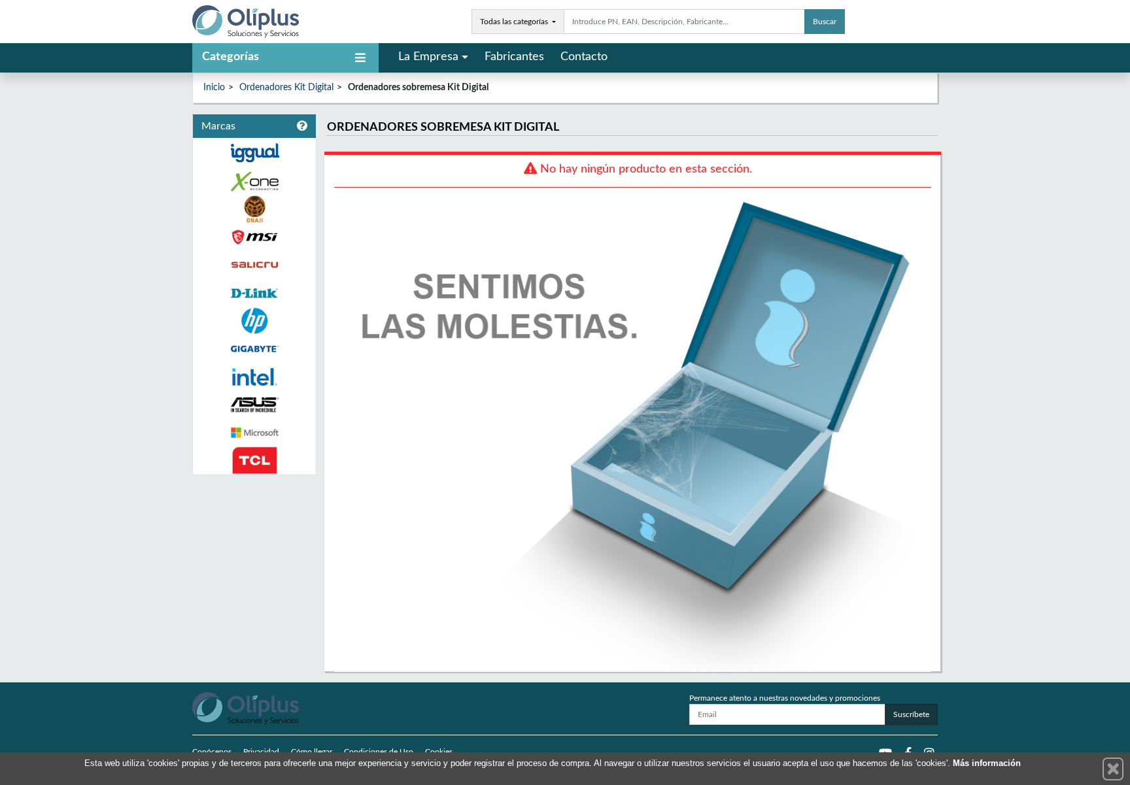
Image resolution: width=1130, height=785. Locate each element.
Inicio (214, 87)
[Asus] (254, 405)
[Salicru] (254, 265)
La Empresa (428, 57)
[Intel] (254, 377)
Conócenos (211, 752)
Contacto (584, 57)
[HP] (254, 321)
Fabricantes (514, 57)
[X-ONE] (254, 181)
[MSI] (254, 237)
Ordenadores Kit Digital (286, 87)
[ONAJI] (254, 209)
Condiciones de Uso (378, 752)
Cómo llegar (311, 752)
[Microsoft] (254, 433)
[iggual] (254, 152)
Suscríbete (911, 714)
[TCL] (254, 460)
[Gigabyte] (254, 349)
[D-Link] (254, 293)
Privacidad (261, 752)
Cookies (439, 752)
